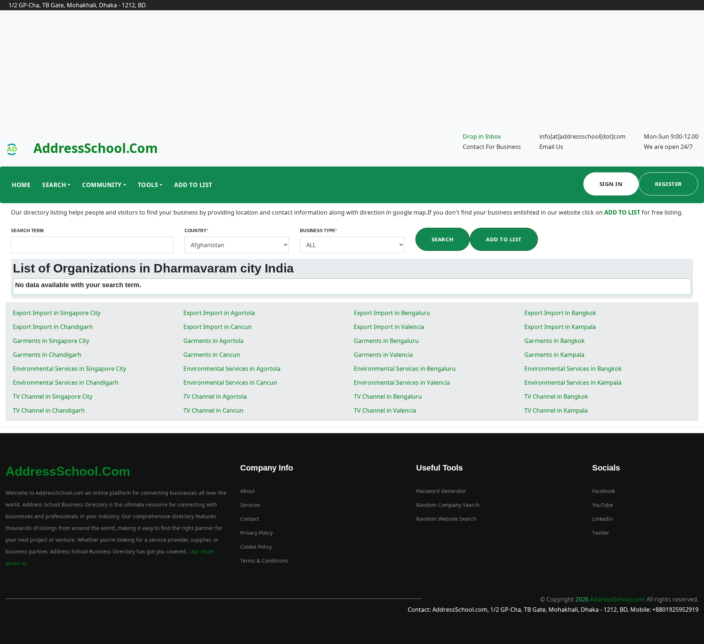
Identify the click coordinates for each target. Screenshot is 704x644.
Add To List (193, 185)
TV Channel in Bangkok (556, 396)
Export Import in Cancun (217, 327)
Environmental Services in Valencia (402, 382)
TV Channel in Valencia (385, 410)
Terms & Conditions (264, 560)
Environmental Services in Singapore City (69, 369)
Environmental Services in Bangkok (573, 369)
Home (21, 185)
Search (54, 185)
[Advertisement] (352, 76)
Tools (148, 185)
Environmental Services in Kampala (573, 382)
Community (102, 185)
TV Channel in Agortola (215, 396)
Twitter (600, 532)
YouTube (602, 504)
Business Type (318, 230)
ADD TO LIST (623, 212)
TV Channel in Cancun (213, 410)
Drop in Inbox (482, 136)
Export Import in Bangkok (560, 313)
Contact (249, 518)
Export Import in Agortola (219, 313)
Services (250, 504)
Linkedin (602, 518)
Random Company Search (448, 504)
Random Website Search (446, 518)
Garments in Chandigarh (47, 355)
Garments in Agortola (213, 341)
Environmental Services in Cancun (230, 382)
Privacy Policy (256, 532)
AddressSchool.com (95, 148)
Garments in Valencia (383, 355)
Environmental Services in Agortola (231, 369)
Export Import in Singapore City (56, 313)
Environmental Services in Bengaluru (405, 369)
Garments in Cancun (211, 355)
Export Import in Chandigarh (53, 327)
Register (668, 183)
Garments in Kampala (554, 355)
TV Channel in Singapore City (52, 396)
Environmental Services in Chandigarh (65, 382)
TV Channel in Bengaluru (388, 396)
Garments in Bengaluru (386, 341)
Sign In (611, 183)
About (247, 490)
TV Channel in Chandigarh (49, 410)
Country (196, 230)
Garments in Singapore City (51, 341)
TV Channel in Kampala (556, 410)
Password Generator (441, 490)
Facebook (603, 490)
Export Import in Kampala (560, 327)
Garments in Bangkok (554, 341)
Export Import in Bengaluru (392, 313)
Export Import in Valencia (389, 327)
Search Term (27, 230)
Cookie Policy (256, 546)
